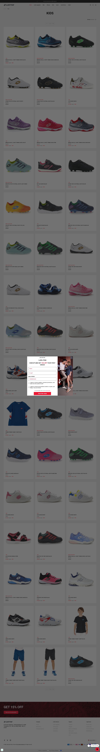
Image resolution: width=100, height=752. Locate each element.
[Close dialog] (71, 358)
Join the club (42, 393)
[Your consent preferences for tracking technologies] (2, 750)
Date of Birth (31, 376)
